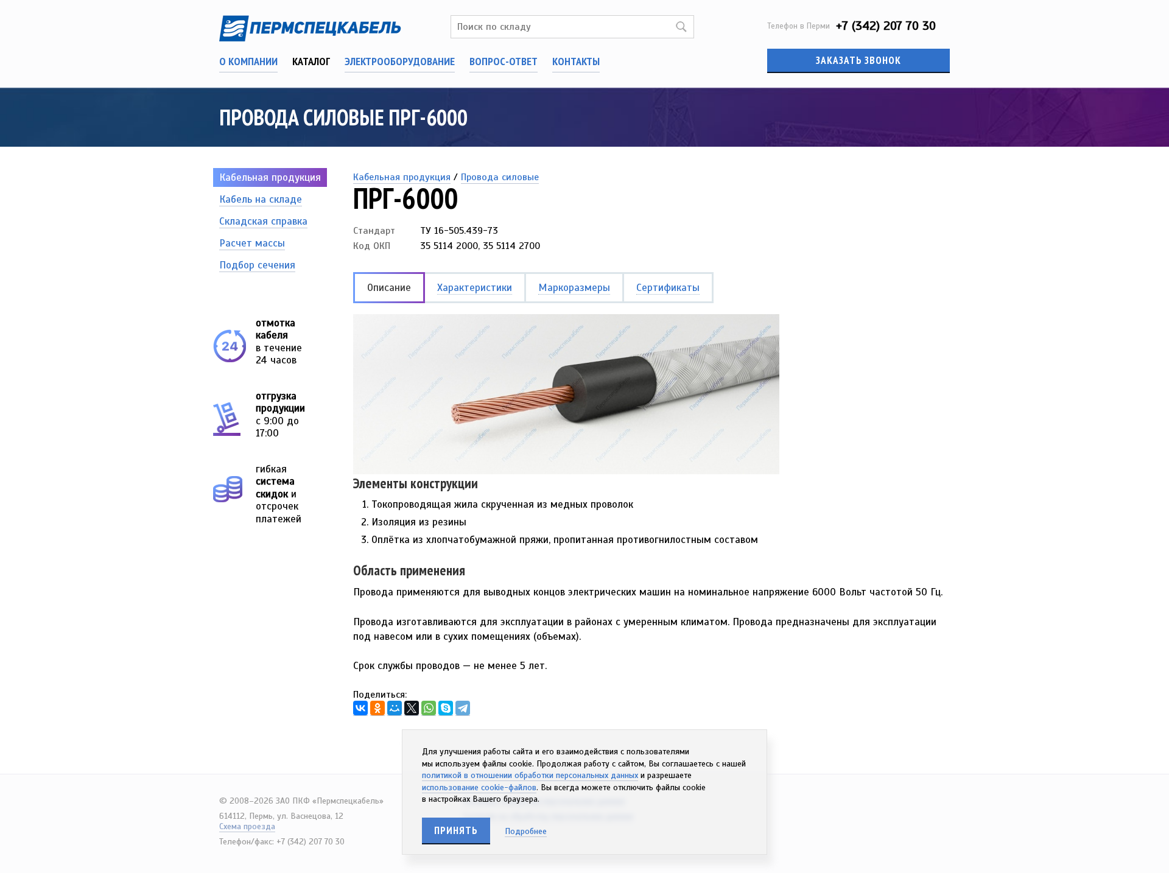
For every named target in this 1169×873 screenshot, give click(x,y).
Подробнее (526, 831)
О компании (248, 61)
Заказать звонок (858, 60)
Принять (456, 830)
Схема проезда (247, 826)
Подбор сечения (257, 265)
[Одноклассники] (377, 708)
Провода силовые (500, 177)
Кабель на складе (260, 199)
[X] (411, 708)
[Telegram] (462, 708)
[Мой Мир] (394, 708)
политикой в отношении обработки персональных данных (530, 775)
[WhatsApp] (428, 708)
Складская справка (263, 221)
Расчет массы (252, 243)
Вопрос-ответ (503, 61)
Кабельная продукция (270, 177)
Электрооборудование (400, 61)
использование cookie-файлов (479, 787)
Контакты (576, 61)
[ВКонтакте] (360, 708)
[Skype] (445, 708)
